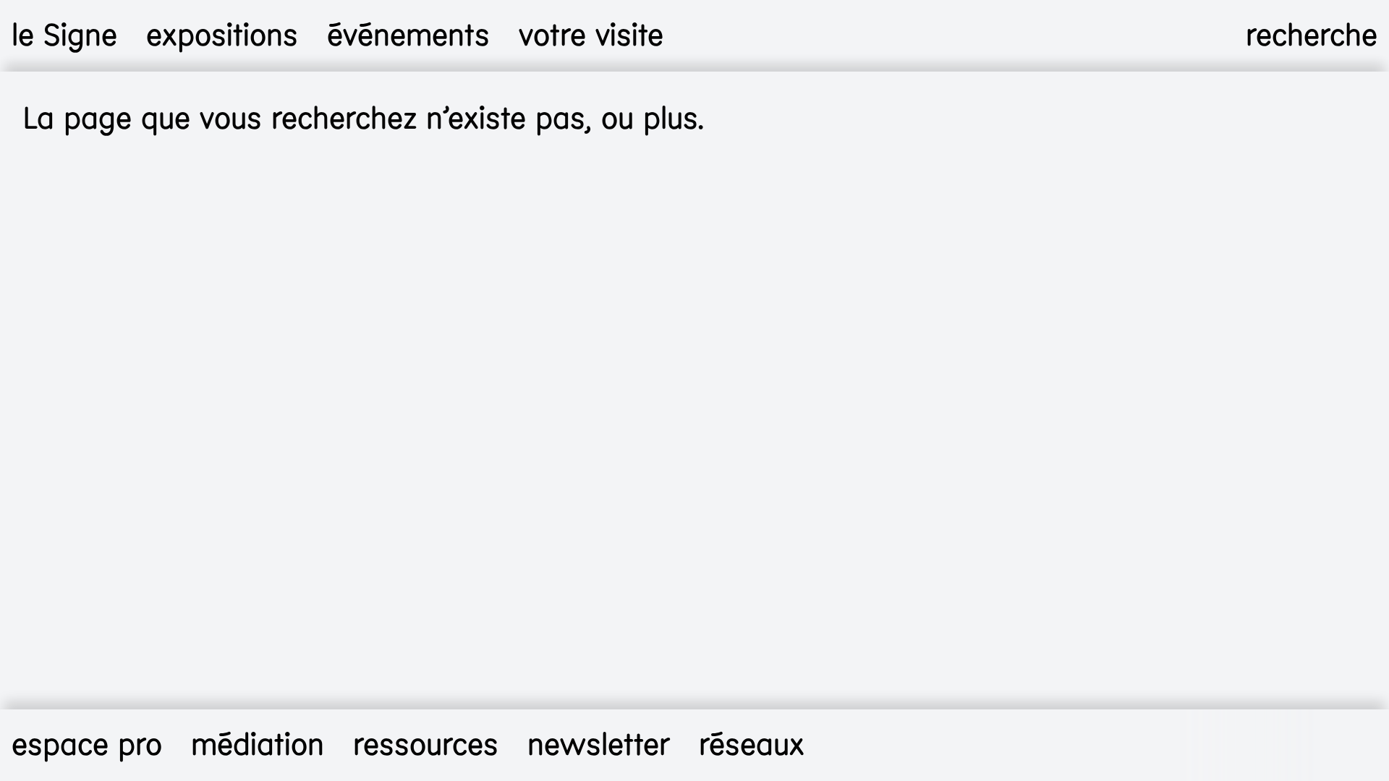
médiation (257, 745)
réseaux (751, 745)
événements (408, 36)
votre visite (591, 36)
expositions (222, 36)
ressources (425, 745)
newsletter (598, 745)
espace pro (87, 745)
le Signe (64, 36)
